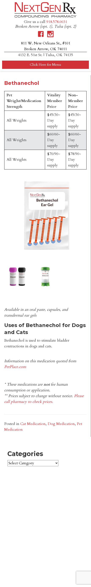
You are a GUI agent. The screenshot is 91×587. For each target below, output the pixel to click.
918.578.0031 (56, 21)
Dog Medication (61, 423)
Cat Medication (33, 423)
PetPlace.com (15, 367)
